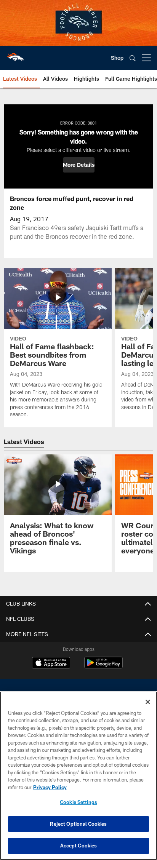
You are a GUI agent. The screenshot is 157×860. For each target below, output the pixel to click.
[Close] (147, 702)
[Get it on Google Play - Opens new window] (103, 666)
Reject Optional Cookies (78, 824)
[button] (79, 165)
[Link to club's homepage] (15, 55)
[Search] (133, 58)
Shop (117, 57)
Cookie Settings (78, 802)
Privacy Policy (50, 787)
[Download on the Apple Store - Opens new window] (51, 663)
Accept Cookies (78, 845)
